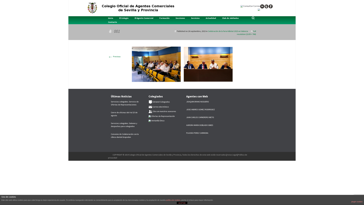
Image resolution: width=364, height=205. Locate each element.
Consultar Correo (251, 6)
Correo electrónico (160, 106)
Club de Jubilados (230, 18)
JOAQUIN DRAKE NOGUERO (197, 101)
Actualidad (211, 18)
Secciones (180, 18)
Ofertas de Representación (163, 116)
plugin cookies (357, 202)
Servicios (195, 18)
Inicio (110, 18)
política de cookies (173, 200)
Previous (114, 56)
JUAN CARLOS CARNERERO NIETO (200, 117)
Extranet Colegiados (161, 102)
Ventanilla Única (157, 120)
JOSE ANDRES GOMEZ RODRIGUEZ (200, 109)
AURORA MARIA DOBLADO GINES (199, 125)
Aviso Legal (232, 154)
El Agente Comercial (144, 18)
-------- (110, 154)
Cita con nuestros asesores (164, 111)
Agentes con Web (197, 96)
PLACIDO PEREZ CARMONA (197, 133)
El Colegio (124, 18)
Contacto (112, 22)
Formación (164, 18)
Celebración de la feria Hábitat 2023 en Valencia (228, 31)
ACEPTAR (182, 203)
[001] (182, 64)
